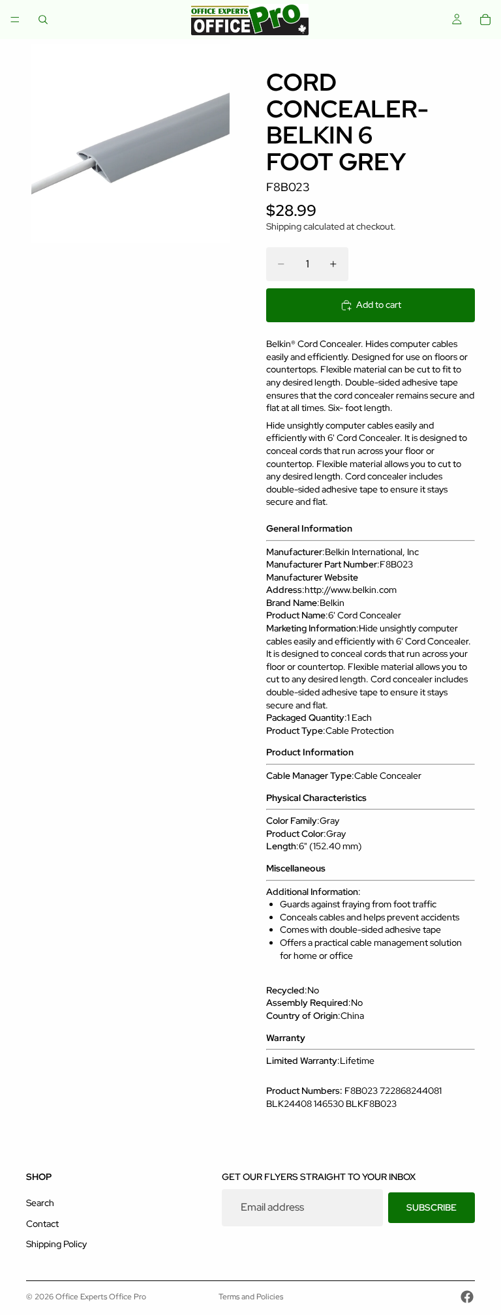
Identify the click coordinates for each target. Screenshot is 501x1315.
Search (40, 1203)
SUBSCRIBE (431, 1207)
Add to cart (378, 304)
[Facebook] (467, 1297)
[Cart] (485, 19)
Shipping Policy (56, 1244)
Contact (42, 1224)
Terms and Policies (251, 1297)
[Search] (43, 19)
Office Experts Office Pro (100, 1297)
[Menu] (15, 20)
